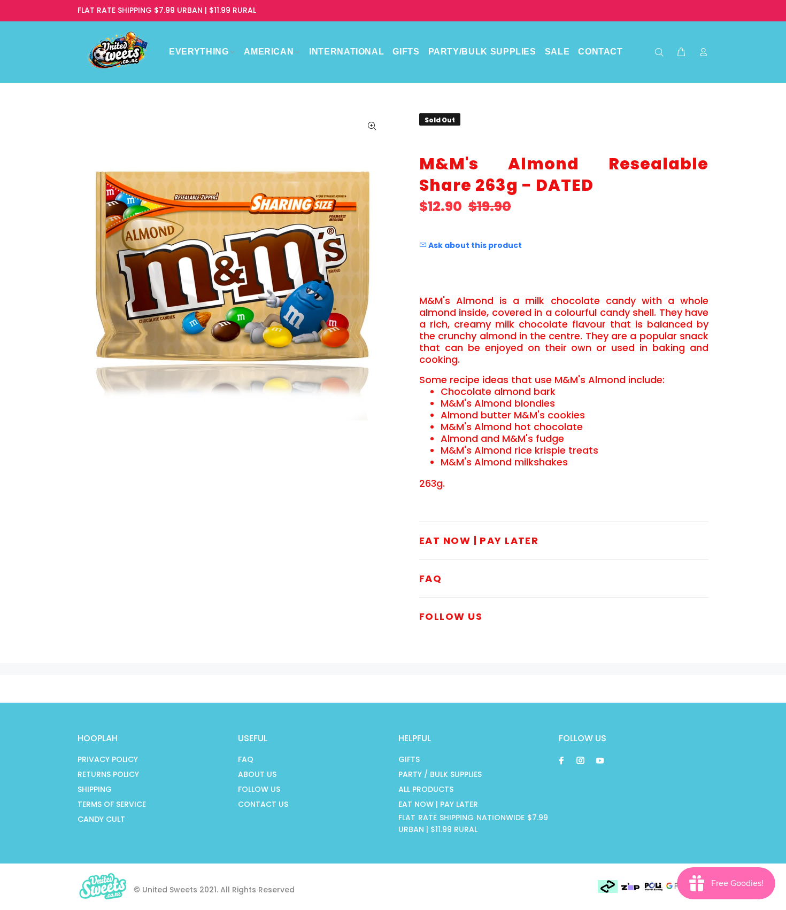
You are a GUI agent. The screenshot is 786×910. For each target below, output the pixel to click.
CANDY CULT (101, 819)
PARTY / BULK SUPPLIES (440, 774)
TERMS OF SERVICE (112, 804)
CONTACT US (263, 804)
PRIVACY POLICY (108, 759)
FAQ (245, 759)
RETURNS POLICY (108, 774)
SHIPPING (95, 789)
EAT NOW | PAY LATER (438, 804)
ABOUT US (257, 774)
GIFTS (409, 759)
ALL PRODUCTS (425, 789)
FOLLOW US (259, 789)
